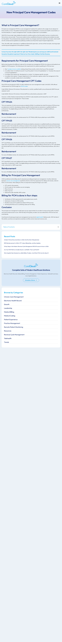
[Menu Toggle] (59, 3)
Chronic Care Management (13, 297)
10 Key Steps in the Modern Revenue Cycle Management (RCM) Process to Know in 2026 (26, 246)
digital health (39, 217)
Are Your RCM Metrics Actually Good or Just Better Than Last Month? (21, 249)
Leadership (8, 308)
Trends (6, 342)
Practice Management (12, 323)
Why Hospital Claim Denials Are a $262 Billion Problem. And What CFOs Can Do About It (26, 253)
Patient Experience (11, 319)
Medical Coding (9, 316)
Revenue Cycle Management (14, 335)
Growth (6, 304)
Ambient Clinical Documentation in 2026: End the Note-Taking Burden (21, 240)
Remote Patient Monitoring (13, 327)
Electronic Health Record (13, 301)
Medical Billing (9, 312)
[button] (58, 227)
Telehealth (7, 338)
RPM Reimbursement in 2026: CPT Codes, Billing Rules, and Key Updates (22, 243)
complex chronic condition (14, 69)
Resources (7, 331)
